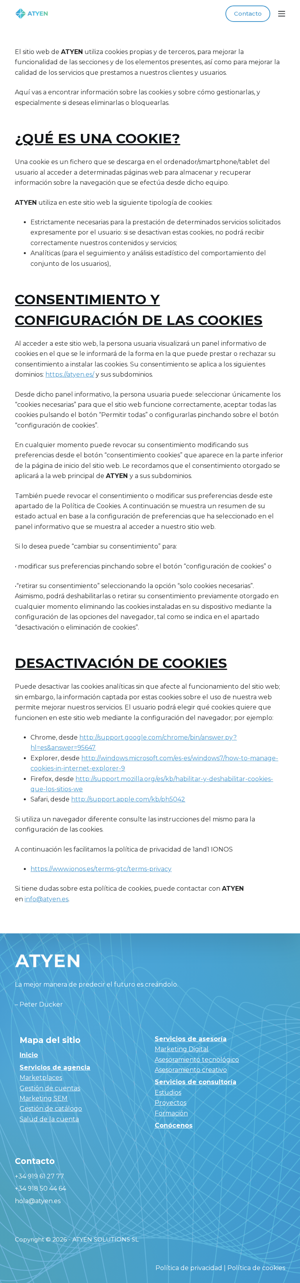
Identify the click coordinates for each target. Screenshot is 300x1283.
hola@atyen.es (38, 1201)
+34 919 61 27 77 (39, 1176)
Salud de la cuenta (49, 1119)
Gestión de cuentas (50, 1088)
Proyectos (170, 1102)
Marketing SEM (44, 1098)
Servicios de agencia (55, 1067)
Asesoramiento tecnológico (197, 1059)
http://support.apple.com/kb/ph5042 (128, 799)
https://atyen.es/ (69, 374)
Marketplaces (41, 1077)
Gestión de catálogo (51, 1108)
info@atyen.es (46, 899)
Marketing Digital (182, 1049)
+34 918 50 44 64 (40, 1188)
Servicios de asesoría (191, 1039)
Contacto (248, 13)
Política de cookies (256, 1268)
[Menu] (281, 13)
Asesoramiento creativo (191, 1070)
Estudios (168, 1092)
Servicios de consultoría (195, 1082)
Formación (171, 1113)
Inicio (29, 1055)
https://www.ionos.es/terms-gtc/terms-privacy (100, 869)
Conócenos (174, 1125)
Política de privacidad (188, 1268)
